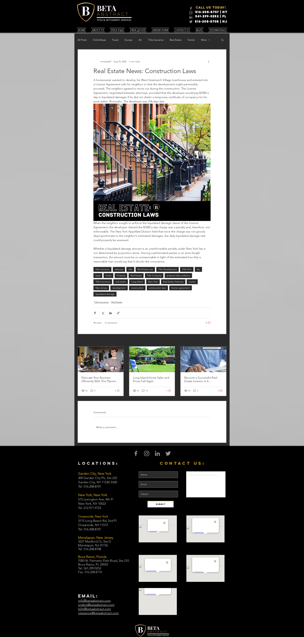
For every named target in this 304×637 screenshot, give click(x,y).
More (204, 39)
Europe (128, 39)
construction (137, 287)
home (108, 275)
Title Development (167, 269)
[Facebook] (191, 8)
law (198, 269)
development (119, 287)
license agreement (180, 287)
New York (153, 281)
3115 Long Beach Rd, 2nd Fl (97, 521)
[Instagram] (191, 13)
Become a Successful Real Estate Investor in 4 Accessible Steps (200, 379)
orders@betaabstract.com (96, 605)
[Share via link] (118, 312)
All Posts (82, 39)
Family (191, 39)
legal (97, 275)
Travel (115, 39)
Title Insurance (155, 39)
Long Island (137, 281)
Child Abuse (99, 39)
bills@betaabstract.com (94, 609)
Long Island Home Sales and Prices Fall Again (151, 379)
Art (140, 39)
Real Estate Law (145, 269)
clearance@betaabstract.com (98, 613)
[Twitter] (191, 21)
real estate (120, 281)
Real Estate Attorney (173, 281)
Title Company (154, 275)
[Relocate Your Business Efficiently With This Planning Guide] (101, 359)
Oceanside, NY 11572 (93, 525)
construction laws (157, 287)
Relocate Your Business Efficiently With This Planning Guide (100, 379)
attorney (119, 269)
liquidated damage (104, 294)
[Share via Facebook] (94, 312)
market (192, 281)
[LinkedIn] (191, 17)
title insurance (102, 269)
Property (121, 275)
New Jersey (101, 287)
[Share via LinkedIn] (110, 312)
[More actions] (209, 61)
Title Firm (186, 269)
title (130, 269)
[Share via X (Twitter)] (102, 312)
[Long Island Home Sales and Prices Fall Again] (152, 359)
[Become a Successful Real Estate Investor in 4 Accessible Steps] (203, 359)
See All (222, 340)
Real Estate (175, 39)
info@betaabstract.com (94, 600)
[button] (222, 40)
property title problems (178, 275)
